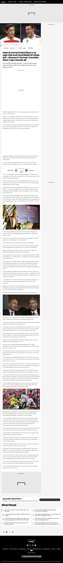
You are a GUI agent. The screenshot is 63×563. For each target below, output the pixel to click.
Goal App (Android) (36, 549)
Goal (9, 561)
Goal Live (53, 549)
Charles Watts (6, 44)
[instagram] (33, 545)
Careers (29, 549)
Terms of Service (13, 549)
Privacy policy (22, 549)
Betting (58, 549)
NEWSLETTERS (37, 1)
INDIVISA (44, 1)
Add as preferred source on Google (50, 499)
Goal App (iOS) (46, 549)
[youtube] (35, 545)
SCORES (10, 1)
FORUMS (21, 1)
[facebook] (28, 545)
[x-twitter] (30, 545)
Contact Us (5, 549)
